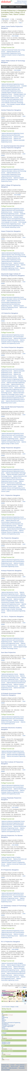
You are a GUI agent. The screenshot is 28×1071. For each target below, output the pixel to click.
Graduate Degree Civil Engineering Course (13, 220)
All (2, 1013)
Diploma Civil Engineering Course (11, 86)
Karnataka (4, 1049)
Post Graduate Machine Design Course (12, 101)
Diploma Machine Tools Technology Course (13, 254)
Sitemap (22, 1066)
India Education (13, 1068)
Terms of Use (14, 1066)
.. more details (14, 36)
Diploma (4, 1020)
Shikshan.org (5, 1065)
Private (3, 1054)
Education (18, 6)
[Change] (10, 1015)
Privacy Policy (5, 1066)
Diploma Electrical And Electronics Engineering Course (12, 483)
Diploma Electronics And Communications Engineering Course (13, 595)
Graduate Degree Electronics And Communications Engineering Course (13, 215)
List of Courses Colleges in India (10, 1006)
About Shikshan (20, 1065)
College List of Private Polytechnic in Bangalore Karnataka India (14, 985)
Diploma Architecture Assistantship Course (13, 821)
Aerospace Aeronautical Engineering (11, 1022)
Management (5, 1023)
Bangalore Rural (6, 1043)
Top (25, 1003)
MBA (3, 1016)
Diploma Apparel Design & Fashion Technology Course (13, 609)
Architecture (5, 1029)
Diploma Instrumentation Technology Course (14, 396)
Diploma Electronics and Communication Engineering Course (13, 971)
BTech (3, 1021)
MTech (3, 1027)
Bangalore (4, 1038)
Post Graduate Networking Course (11, 227)
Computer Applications (7, 1026)
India (3, 1059)
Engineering (5, 1017)
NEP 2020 (4, 1068)
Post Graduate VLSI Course (9, 222)
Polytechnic (5, 1015)
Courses (11, 6)
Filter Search (5, 19)
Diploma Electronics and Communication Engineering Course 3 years (13, 389)
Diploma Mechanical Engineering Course (13, 84)
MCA (3, 1018)
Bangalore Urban (6, 1042)
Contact (12, 1065)
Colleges (4, 6)
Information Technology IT (8, 1025)
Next (20, 22)
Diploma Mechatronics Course (10, 592)
